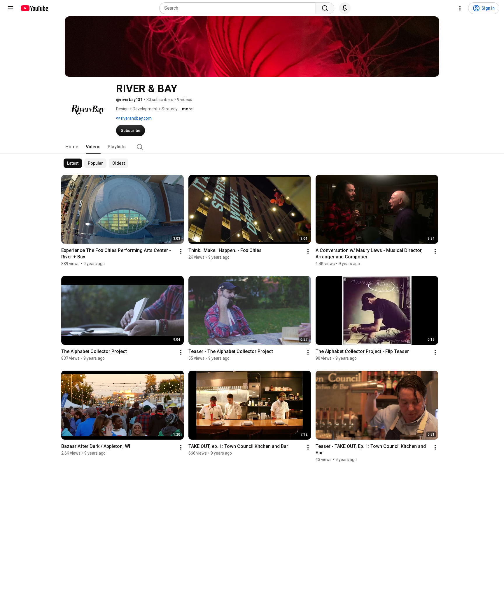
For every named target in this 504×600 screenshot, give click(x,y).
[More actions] (181, 251)
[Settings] (459, 8)
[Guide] (10, 8)
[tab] (72, 147)
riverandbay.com (136, 118)
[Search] (325, 8)
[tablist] (252, 147)
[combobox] (239, 8)
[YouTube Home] (34, 8)
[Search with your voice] (345, 8)
